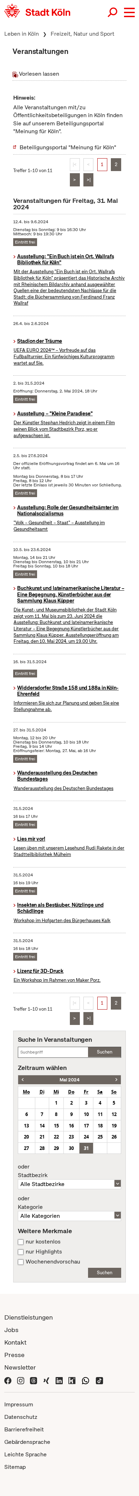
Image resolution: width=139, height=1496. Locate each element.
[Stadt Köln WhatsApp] (85, 1380)
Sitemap (15, 1467)
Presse (14, 1355)
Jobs (11, 1330)
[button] (129, 12)
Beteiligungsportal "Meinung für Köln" (68, 147)
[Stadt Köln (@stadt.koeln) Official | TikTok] (99, 1380)
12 (114, 1114)
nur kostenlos (43, 1242)
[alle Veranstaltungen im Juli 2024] (116, 1079)
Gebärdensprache (27, 1442)
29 (56, 1148)
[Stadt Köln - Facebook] (7, 1380)
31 (86, 1148)
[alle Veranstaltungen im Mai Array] (22, 1079)
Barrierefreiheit (24, 1429)
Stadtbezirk (32, 1171)
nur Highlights (44, 1252)
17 (86, 1125)
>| (89, 180)
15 (56, 1125)
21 (42, 1137)
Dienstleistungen (28, 1317)
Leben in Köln (21, 33)
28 (42, 1148)
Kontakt (15, 1342)
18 (100, 1125)
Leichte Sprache (25, 1454)
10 (86, 1114)
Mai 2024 (69, 1080)
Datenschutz (20, 1417)
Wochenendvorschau (53, 1262)
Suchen (104, 1052)
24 (86, 1137)
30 (71, 1148)
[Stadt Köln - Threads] (33, 1380)
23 (71, 1137)
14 (42, 1125)
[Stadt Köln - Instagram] (20, 1380)
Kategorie (30, 1203)
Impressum (18, 1404)
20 (26, 1137)
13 (26, 1125)
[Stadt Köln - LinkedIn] (59, 1380)
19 (114, 1125)
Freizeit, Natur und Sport (82, 33)
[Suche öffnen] (113, 12)
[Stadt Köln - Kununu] (72, 1380)
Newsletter (20, 1367)
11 (100, 1114)
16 (71, 1125)
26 (114, 1137)
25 (100, 1137)
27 (26, 1148)
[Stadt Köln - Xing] (46, 1380)
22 (56, 1137)
